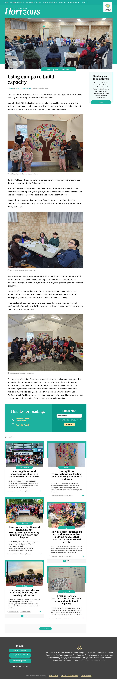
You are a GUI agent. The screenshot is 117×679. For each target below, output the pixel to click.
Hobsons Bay (67, 592)
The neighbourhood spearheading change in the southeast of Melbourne (24, 474)
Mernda (66, 467)
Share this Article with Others (23, 420)
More (101, 102)
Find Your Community (20, 650)
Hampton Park (24, 467)
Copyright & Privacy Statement (69, 675)
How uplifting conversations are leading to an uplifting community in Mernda (66, 475)
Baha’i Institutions (50, 2)
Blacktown (24, 523)
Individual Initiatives (33, 2)
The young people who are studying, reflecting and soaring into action (24, 592)
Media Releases (53, 675)
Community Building (26, 88)
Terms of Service (70, 420)
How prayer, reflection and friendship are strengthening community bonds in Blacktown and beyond (24, 532)
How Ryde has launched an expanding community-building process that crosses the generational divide (66, 537)
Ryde (66, 528)
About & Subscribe (73, 2)
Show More (45, 629)
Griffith (24, 586)
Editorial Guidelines (86, 675)
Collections (62, 2)
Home (6, 2)
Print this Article (23, 425)
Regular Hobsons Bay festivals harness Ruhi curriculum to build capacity (67, 599)
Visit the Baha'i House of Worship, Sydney (20, 655)
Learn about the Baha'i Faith (20, 660)
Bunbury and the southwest (58, 69)
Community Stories (16, 2)
